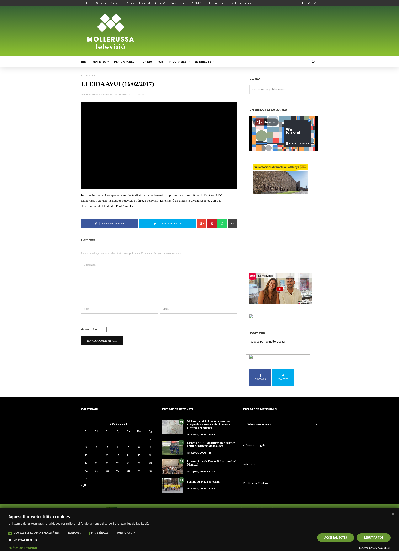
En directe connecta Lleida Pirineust (230, 3)
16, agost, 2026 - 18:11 (200, 452)
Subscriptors (178, 3)
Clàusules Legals (254, 445)
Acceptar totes (335, 537)
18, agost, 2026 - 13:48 (201, 434)
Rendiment (75, 532)
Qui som (101, 3)
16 (150, 455)
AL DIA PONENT (90, 75)
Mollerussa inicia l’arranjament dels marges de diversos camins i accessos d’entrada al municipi (208, 424)
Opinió (147, 61)
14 (128, 455)
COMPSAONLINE (381, 547)
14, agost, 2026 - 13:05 (201, 471)
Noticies (99, 61)
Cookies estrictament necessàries (37, 532)
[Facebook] (302, 3)
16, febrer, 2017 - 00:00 (129, 94)
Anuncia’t (160, 3)
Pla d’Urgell (124, 61)
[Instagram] (315, 3)
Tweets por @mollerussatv (267, 341)
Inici (88, 3)
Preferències (99, 532)
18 (96, 463)
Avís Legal (249, 464)
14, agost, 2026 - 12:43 (201, 488)
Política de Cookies (255, 483)
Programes (177, 61)
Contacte (116, 3)
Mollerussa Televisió (99, 94)
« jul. (84, 485)
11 (96, 455)
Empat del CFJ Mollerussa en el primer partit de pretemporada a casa (211, 444)
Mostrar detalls (25, 540)
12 (107, 455)
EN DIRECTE (197, 3)
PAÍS (160, 61)
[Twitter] (308, 3)
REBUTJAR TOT (373, 537)
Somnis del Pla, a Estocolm (203, 481)
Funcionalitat (127, 532)
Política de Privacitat (138, 3)
